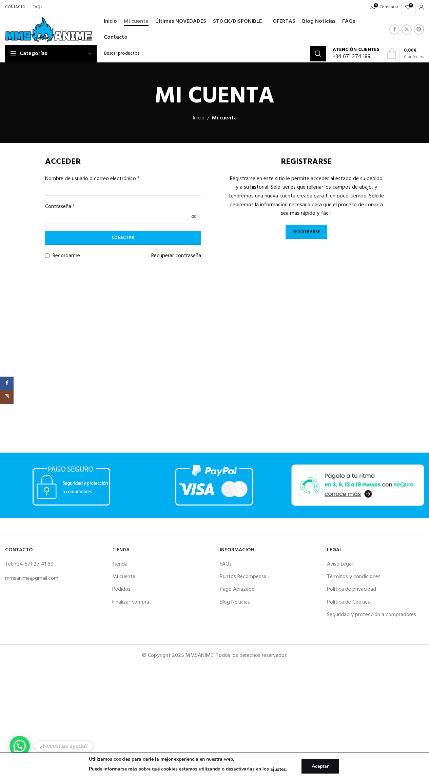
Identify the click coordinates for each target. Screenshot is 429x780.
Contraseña (60, 207)
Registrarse (306, 231)
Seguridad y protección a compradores (371, 614)
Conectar (123, 237)
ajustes (278, 769)
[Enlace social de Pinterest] (419, 29)
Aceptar (320, 766)
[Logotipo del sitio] (48, 29)
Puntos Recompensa (243, 576)
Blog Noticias (235, 602)
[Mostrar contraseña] (194, 217)
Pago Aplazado (237, 589)
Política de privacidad (351, 589)
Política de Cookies (348, 602)
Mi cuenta (123, 576)
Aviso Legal (340, 564)
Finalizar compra (130, 602)
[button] (19, 746)
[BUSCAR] (318, 53)
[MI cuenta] (421, 7)
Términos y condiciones (354, 576)
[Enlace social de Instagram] (7, 397)
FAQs (226, 564)
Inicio (198, 118)
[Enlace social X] (407, 29)
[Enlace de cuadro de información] (356, 53)
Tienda (120, 564)
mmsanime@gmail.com (31, 578)
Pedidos (121, 589)
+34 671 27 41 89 (34, 564)
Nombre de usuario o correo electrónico (92, 179)
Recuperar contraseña (176, 256)
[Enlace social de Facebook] (394, 29)
